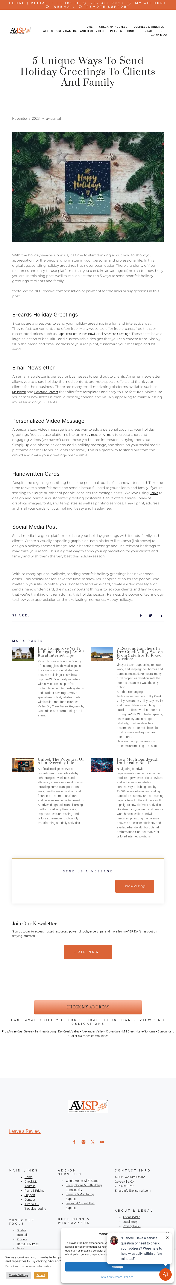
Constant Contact (46, 392)
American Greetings (117, 334)
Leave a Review (25, 1131)
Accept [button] (40, 1275)
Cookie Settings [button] (18, 1275)
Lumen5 (81, 434)
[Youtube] (102, 1142)
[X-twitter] (93, 1142)
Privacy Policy (132, 1226)
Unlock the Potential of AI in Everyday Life (60, 761)
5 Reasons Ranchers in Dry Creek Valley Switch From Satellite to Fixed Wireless (140, 653)
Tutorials (22, 1235)
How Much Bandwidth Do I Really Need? (138, 761)
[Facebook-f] (74, 1142)
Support (29, 1195)
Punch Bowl (87, 334)
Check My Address (113, 26)
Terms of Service (27, 1244)
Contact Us (149, 31)
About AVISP (131, 1217)
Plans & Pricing (122, 31)
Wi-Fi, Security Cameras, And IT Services (73, 31)
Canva (154, 493)
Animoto (108, 434)
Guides (21, 1230)
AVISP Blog (159, 35)
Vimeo (93, 434)
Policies (22, 1239)
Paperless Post (67, 334)
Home (89, 26)
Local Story (130, 1221)
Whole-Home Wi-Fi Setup (82, 1180)
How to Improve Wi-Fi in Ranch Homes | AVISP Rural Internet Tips (61, 652)
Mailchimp (19, 392)
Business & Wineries (149, 26)
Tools (20, 1248)
